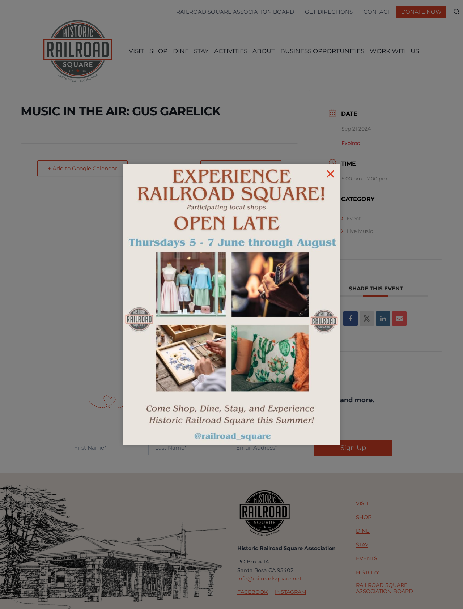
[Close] (330, 174)
